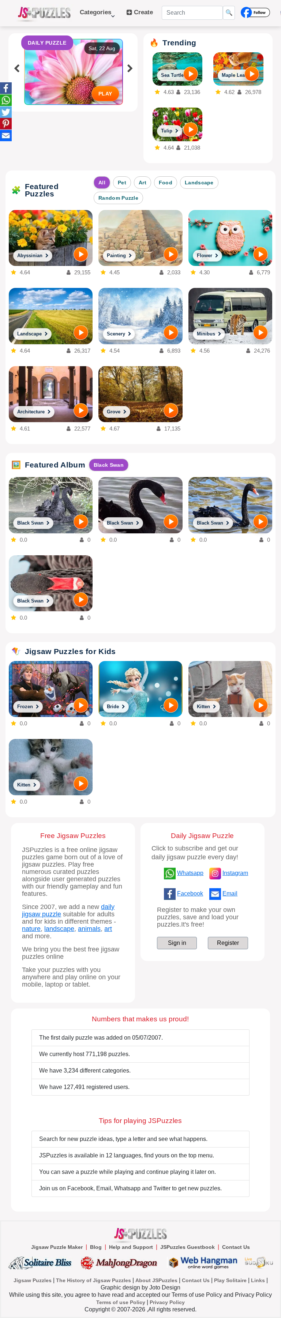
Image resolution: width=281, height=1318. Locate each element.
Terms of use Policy (120, 1302)
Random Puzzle (118, 198)
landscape (59, 928)
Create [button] (142, 12)
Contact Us (236, 1247)
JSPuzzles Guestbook (187, 1247)
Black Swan (109, 465)
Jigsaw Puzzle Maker (57, 1247)
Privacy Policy (167, 1302)
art (108, 928)
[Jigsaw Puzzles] (44, 13)
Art (142, 182)
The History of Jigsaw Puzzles (93, 1280)
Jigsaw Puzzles (33, 1280)
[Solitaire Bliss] (41, 1262)
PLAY (105, 94)
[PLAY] (190, 74)
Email (229, 893)
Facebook (190, 893)
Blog (96, 1247)
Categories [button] (95, 16)
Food (165, 182)
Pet (122, 182)
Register (228, 943)
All (101, 182)
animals (89, 928)
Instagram (235, 873)
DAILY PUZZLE (47, 43)
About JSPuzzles (156, 1280)
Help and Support (131, 1247)
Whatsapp (190, 873)
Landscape (199, 182)
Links (258, 1280)
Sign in (177, 943)
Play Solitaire (230, 1280)
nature (31, 928)
